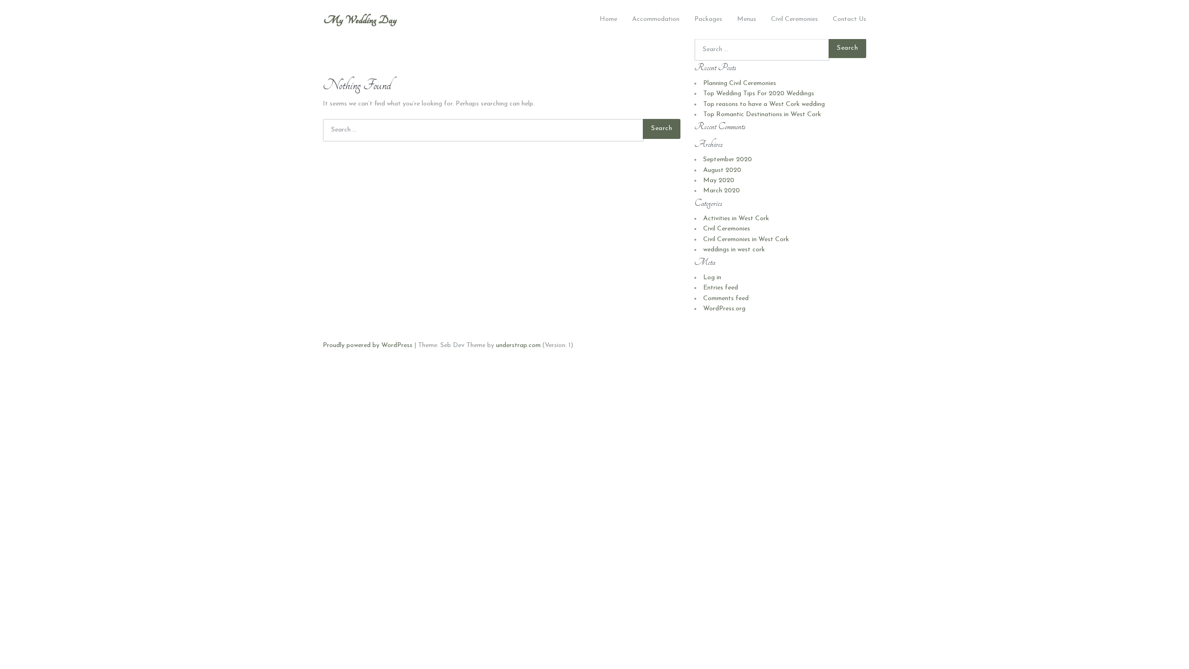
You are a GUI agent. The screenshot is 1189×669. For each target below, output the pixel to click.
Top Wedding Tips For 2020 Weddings (758, 93)
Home (608, 19)
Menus (746, 19)
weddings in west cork (734, 249)
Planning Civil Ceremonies (739, 83)
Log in (712, 277)
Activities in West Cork (736, 218)
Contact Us (849, 19)
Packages (708, 19)
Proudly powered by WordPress (367, 345)
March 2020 (721, 190)
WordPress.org (724, 308)
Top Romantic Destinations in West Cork (762, 114)
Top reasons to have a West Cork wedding (764, 104)
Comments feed (726, 298)
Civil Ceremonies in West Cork (746, 239)
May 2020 (718, 180)
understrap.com (518, 345)
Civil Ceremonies (794, 19)
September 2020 (727, 159)
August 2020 (722, 170)
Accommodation (655, 19)
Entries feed (720, 287)
